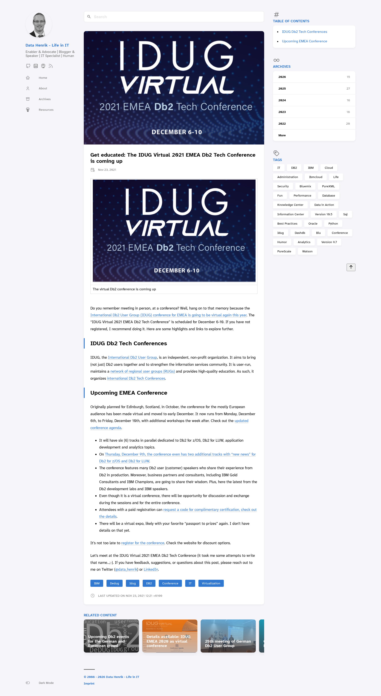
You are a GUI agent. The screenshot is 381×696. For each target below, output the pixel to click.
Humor (282, 242)
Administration (287, 177)
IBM (311, 168)
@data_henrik (126, 569)
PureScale (284, 251)
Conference (340, 233)
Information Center (290, 214)
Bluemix (305, 186)
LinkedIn (151, 569)
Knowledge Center (290, 205)
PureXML (328, 186)
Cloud (329, 168)
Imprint (89, 683)
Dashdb (300, 233)
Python (333, 223)
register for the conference (142, 542)
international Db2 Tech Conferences (136, 378)
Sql (345, 214)
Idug (280, 233)
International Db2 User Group (132, 357)
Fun (280, 195)
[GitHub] (28, 67)
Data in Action (324, 205)
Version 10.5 (323, 214)
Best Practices (287, 223)
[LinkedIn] (35, 67)
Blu (318, 233)
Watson (307, 251)
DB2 (294, 168)
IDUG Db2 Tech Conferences (304, 31)
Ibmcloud (315, 177)
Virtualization (211, 583)
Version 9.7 (329, 242)
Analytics (304, 242)
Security (283, 186)
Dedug (114, 583)
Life (336, 177)
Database (328, 195)
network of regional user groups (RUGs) (142, 371)
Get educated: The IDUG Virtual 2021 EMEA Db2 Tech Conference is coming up (173, 158)
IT (278, 168)
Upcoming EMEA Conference (304, 41)
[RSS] (50, 67)
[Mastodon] (43, 67)
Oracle (313, 223)
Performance (302, 195)
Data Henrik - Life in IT (47, 45)
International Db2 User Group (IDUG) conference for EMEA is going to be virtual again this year (168, 315)
